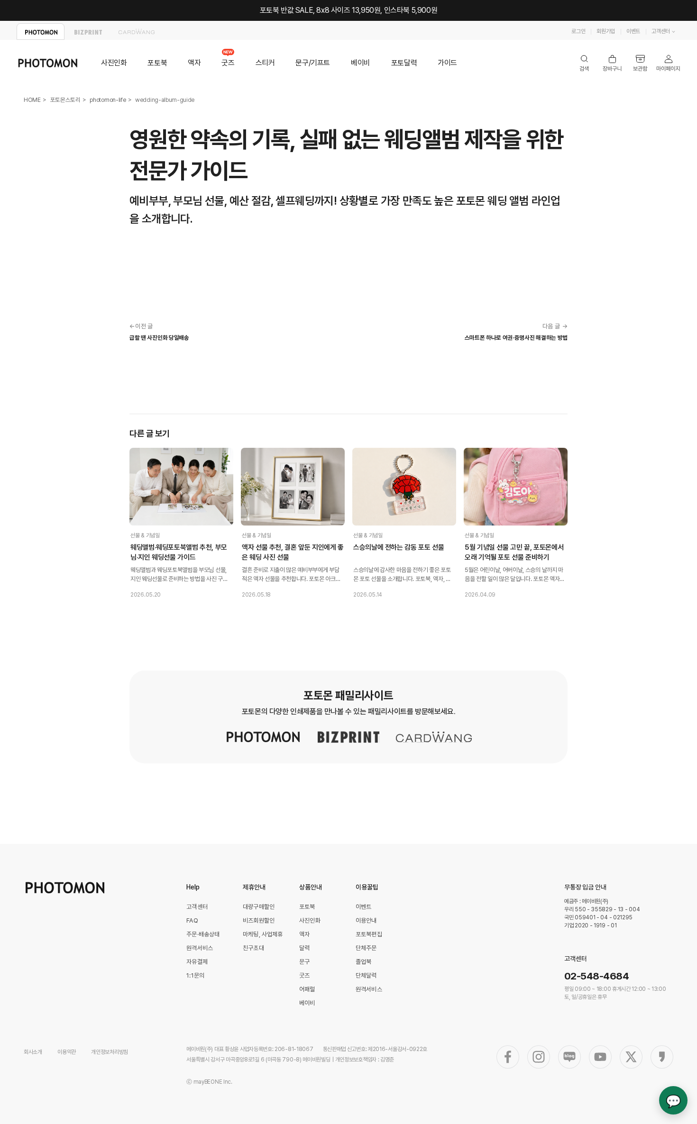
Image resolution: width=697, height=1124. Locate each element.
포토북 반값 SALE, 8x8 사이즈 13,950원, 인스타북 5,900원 (349, 10)
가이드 (447, 62)
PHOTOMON (40, 31)
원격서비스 (199, 948)
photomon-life (108, 99)
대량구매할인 (259, 906)
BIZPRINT (88, 31)
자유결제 (197, 961)
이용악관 (66, 1052)
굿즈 (227, 62)
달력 (304, 948)
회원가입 (605, 31)
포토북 (157, 62)
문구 (304, 961)
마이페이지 (668, 63)
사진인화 (114, 62)
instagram (538, 1057)
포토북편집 (369, 934)
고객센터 (660, 31)
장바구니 (612, 63)
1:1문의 (195, 975)
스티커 (265, 62)
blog (569, 1057)
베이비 (360, 62)
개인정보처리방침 (109, 1052)
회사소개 (33, 1052)
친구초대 (253, 948)
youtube (600, 1057)
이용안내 (366, 920)
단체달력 (366, 975)
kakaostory (662, 1057)
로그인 (578, 31)
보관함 (640, 63)
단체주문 (366, 948)
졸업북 (363, 961)
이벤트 (633, 31)
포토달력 (404, 62)
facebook (507, 1057)
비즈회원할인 (259, 920)
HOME (32, 99)
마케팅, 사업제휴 (263, 934)
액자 (194, 62)
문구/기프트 (312, 62)
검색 (584, 63)
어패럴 (307, 989)
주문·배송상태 (203, 934)
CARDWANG (136, 31)
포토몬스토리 (65, 99)
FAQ (192, 920)
